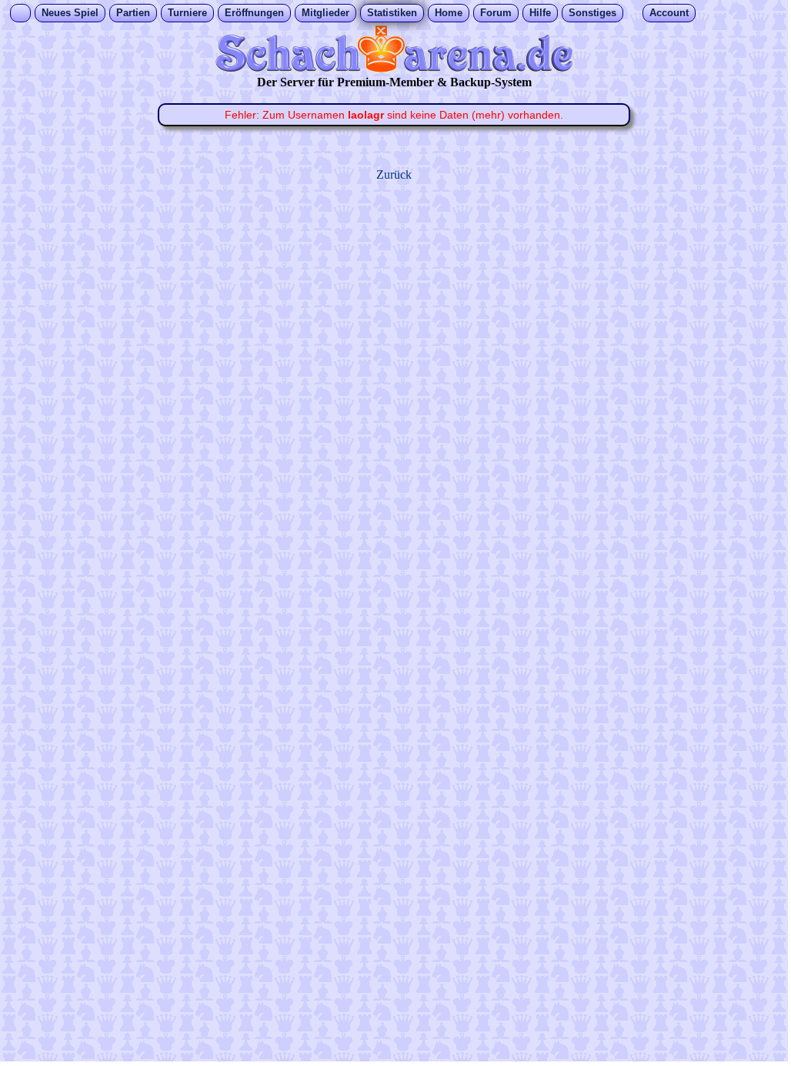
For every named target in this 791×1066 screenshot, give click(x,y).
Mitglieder (325, 12)
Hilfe (540, 12)
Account (669, 12)
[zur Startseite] (394, 68)
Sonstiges (592, 12)
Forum (496, 12)
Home (448, 12)
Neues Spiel (70, 12)
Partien (133, 12)
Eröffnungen (254, 12)
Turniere (187, 12)
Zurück (394, 174)
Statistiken (392, 12)
